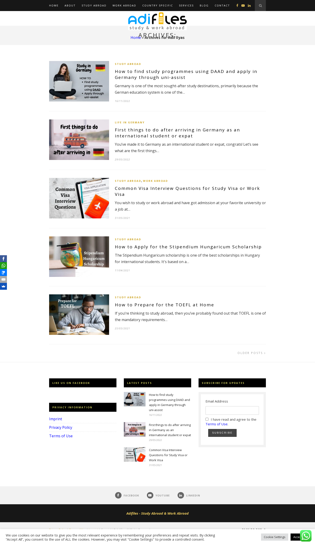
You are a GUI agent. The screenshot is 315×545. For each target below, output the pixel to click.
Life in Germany (130, 122)
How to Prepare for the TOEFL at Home (164, 305)
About (70, 5)
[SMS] (3, 272)
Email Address (216, 401)
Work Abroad (124, 5)
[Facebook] (3, 258)
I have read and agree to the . (230, 421)
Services (186, 5)
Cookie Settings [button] (274, 537)
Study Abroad (94, 5)
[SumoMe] (3, 286)
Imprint (55, 418)
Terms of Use (61, 435)
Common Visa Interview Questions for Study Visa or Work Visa (168, 455)
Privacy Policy (60, 427)
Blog (204, 5)
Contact (222, 5)
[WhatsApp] (3, 265)
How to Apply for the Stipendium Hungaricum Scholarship (188, 247)
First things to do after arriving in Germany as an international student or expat (177, 133)
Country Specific (157, 5)
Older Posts (251, 353)
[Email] (3, 279)
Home (54, 5)
